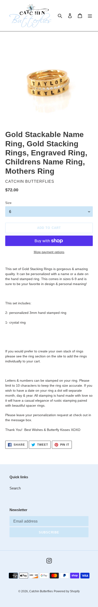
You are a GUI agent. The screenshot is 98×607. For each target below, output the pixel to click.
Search (15, 488)
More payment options (49, 252)
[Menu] (90, 15)
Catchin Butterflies (41, 591)
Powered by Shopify (67, 591)
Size (8, 203)
